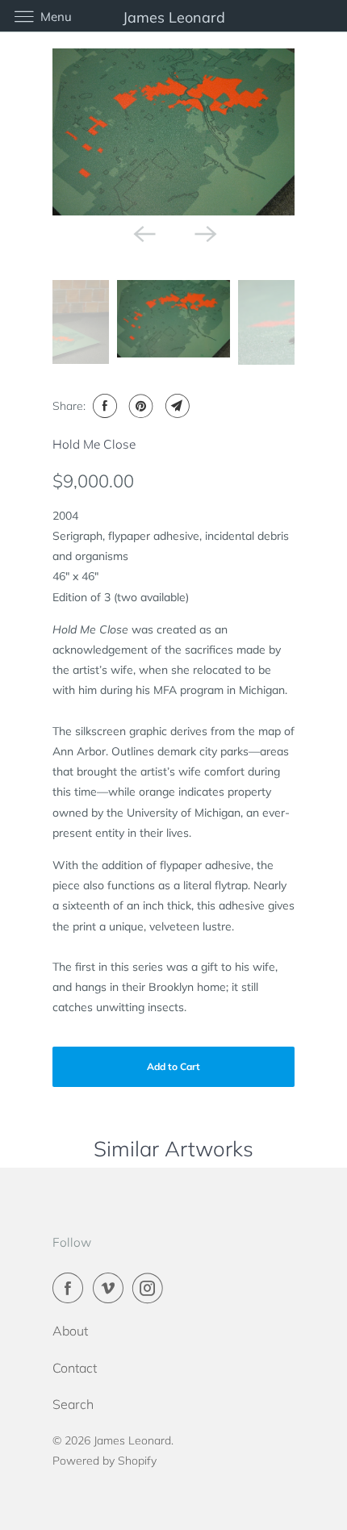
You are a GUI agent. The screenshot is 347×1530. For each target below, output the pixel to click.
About (70, 1331)
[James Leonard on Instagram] (150, 1288)
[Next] (204, 233)
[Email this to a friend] (175, 406)
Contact (74, 1368)
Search (73, 1404)
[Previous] (143, 233)
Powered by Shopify (104, 1460)
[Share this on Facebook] (103, 406)
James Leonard (132, 1440)
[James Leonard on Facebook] (71, 1288)
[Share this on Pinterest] (139, 406)
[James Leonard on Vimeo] (111, 1288)
